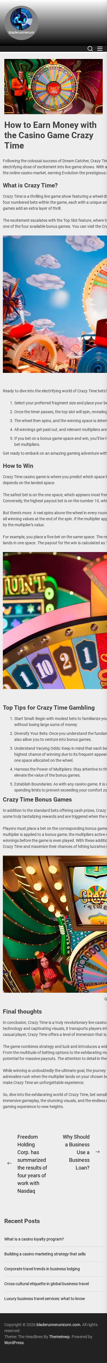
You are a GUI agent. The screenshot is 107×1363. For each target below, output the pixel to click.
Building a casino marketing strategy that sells (45, 1254)
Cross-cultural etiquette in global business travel (46, 1283)
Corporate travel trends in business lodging (42, 1269)
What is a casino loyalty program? (34, 1239)
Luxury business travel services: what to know (44, 1298)
